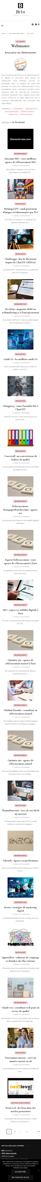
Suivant (37, 1131)
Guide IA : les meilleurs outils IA (20, 359)
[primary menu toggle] (2, 25)
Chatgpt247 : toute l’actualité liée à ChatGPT (20, 407)
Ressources (13, 114)
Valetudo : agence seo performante (20, 860)
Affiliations (20, 805)
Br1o (20, 11)
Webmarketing (26, 114)
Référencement (27, 112)
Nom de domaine (12, 112)
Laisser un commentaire (22, 165)
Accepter (20, 1172)
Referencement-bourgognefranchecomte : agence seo (20, 510)
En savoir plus (20, 1177)
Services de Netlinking (20, 1103)
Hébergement (31, 109)
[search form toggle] (39, 24)
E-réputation (18, 109)
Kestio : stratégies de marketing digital (20, 909)
